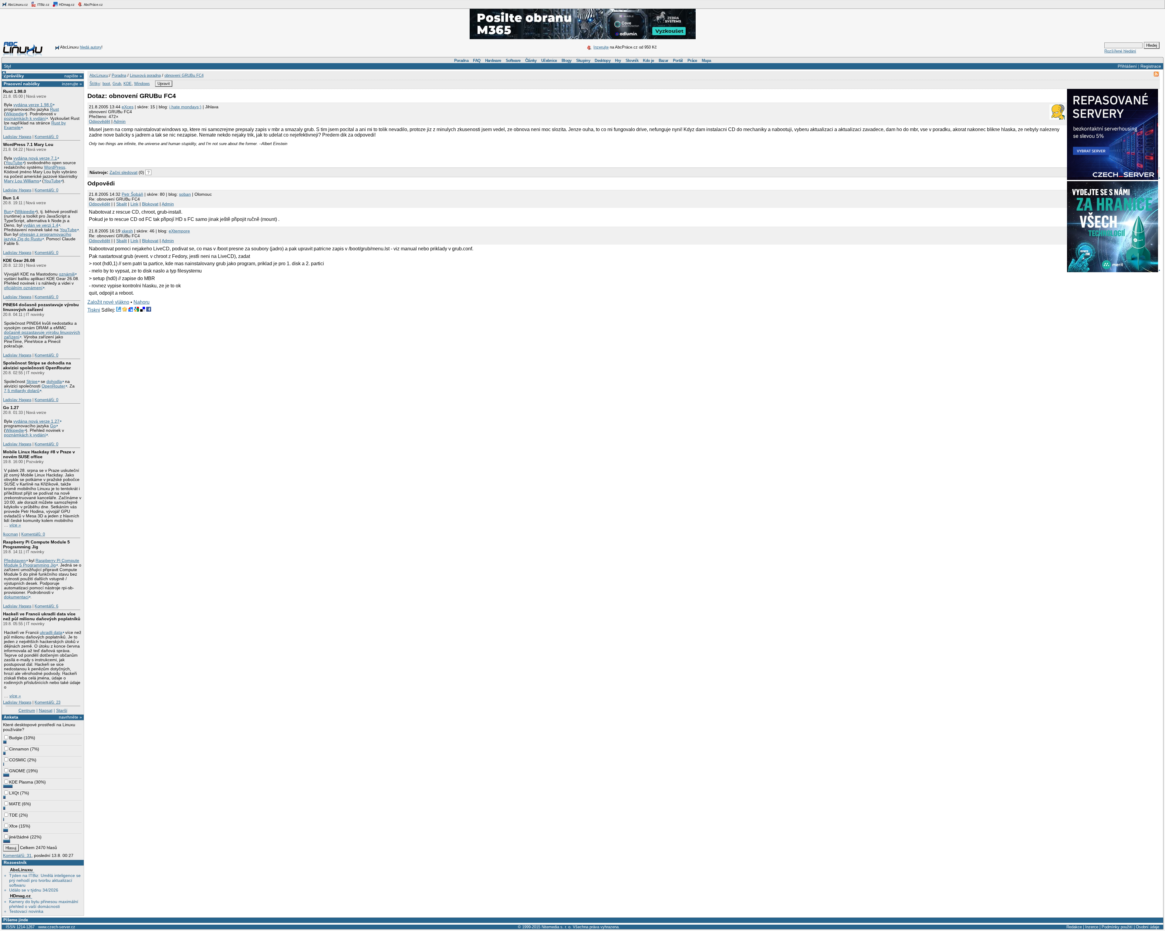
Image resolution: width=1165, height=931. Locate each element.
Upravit (163, 83)
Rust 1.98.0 (14, 91)
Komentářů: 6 (46, 606)
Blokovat (150, 203)
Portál (678, 60)
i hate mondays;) (185, 106)
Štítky (94, 83)
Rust (54, 109)
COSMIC (17, 759)
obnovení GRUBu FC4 (184, 75)
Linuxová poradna (145, 75)
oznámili (67, 274)
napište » (73, 75)
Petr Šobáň (132, 194)
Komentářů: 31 (17, 855)
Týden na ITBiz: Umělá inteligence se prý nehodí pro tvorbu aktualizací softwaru (45, 880)
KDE (127, 83)
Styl (7, 66)
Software (513, 60)
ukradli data (51, 632)
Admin (119, 121)
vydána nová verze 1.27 (36, 421)
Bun (8, 211)
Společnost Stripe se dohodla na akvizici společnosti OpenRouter (37, 365)
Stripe (32, 381)
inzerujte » (72, 83)
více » (15, 525)
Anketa (11, 717)
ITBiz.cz (42, 4)
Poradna (461, 60)
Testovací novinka (26, 911)
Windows (142, 83)
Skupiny (583, 60)
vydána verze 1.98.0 (32, 105)
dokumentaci (16, 597)
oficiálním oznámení (23, 288)
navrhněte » (70, 717)
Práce (692, 60)
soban (185, 194)
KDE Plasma (21, 782)
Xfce (13, 826)
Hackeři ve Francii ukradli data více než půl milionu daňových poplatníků (41, 616)
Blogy (567, 60)
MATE (15, 803)
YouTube (13, 163)
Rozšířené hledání (1120, 51)
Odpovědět (99, 121)
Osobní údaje (1147, 927)
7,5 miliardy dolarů (21, 390)
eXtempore (179, 231)
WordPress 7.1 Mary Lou (28, 144)
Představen (15, 560)
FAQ (476, 60)
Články (531, 60)
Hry (618, 60)
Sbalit (121, 203)
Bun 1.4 (11, 197)
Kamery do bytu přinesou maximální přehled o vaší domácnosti (43, 904)
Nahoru (141, 302)
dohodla (54, 381)
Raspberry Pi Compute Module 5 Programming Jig (36, 544)
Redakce (1074, 927)
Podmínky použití (1117, 927)
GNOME (17, 770)
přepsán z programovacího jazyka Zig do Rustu (37, 236)
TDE (13, 815)
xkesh (127, 231)
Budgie (15, 737)
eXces (127, 106)
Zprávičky (14, 75)
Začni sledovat (123, 172)
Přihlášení (1127, 66)
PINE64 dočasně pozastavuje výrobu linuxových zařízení (41, 307)
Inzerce (1091, 927)
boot (106, 83)
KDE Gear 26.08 (19, 260)
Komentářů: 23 (47, 702)
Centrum (27, 710)
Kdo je (648, 60)
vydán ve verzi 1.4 (40, 225)
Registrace (1150, 66)
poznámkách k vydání (25, 118)
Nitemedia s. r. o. (557, 927)
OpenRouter (53, 386)
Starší (61, 710)
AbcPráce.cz (93, 4)
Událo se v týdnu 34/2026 (33, 890)
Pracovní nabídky (22, 83)
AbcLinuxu (21, 869)
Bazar (663, 60)
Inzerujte (601, 47)
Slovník (632, 60)
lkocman (10, 534)
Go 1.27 (11, 407)
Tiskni (93, 310)
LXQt (14, 793)
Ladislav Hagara (17, 136)
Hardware (493, 60)
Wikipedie (14, 114)
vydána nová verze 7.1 (35, 158)
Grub (117, 83)
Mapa (706, 60)
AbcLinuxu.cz (17, 4)
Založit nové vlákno (108, 302)
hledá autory (90, 47)
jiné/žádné (19, 837)
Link (134, 203)
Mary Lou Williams (21, 181)
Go (53, 426)
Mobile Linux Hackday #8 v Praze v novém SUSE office (39, 454)
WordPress (54, 167)
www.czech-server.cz (56, 927)
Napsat (45, 710)
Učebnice (549, 60)
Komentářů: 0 (46, 136)
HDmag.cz (66, 4)
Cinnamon (19, 748)
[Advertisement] (158, 155)
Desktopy (602, 60)
